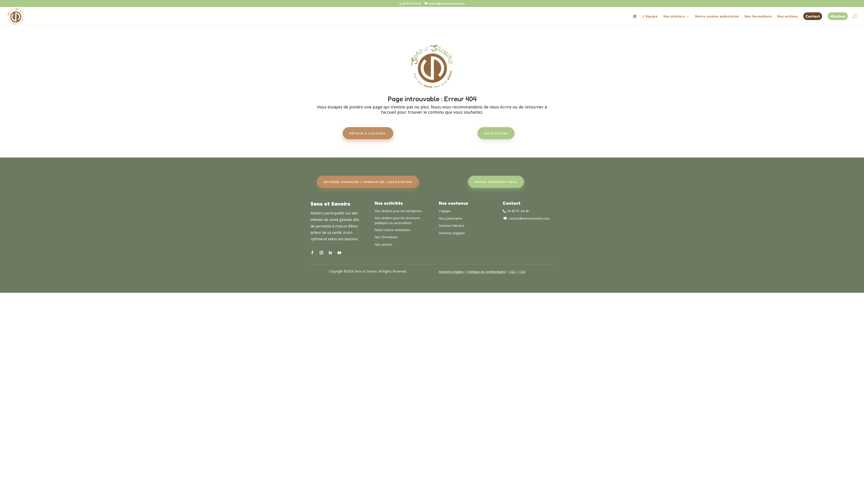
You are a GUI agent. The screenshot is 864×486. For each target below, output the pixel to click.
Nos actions (787, 16)
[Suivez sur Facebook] (312, 252)
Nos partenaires (450, 218)
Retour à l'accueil (368, 133)
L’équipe (650, 16)
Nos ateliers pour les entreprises (398, 211)
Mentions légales (451, 272)
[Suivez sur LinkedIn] (330, 252)
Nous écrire (496, 133)
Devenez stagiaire (452, 233)
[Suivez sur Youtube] (339, 252)
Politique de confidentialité (486, 272)
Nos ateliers (674, 16)
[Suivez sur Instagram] (321, 252)
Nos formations (758, 16)
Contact (813, 16)
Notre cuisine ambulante (717, 16)
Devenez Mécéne (451, 225)
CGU (512, 272)
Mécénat (838, 16)
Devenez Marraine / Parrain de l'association (368, 182)
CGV (522, 272)
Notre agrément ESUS (496, 182)
